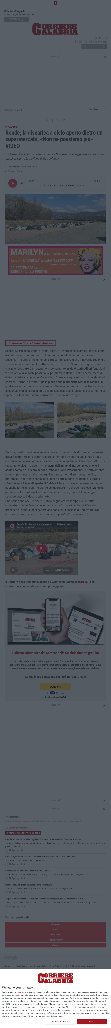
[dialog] (55, 998)
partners (17, 992)
